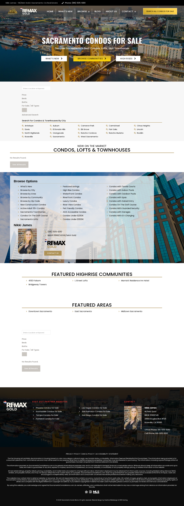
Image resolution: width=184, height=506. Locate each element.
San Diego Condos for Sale (94, 415)
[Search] (24, 110)
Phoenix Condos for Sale (47, 408)
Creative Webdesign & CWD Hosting (116, 500)
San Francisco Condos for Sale (96, 411)
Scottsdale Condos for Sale (49, 411)
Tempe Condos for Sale (47, 415)
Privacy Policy (73, 454)
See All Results (19, 164)
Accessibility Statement (107, 454)
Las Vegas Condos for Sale (94, 408)
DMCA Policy (88, 454)
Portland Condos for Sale (47, 418)
